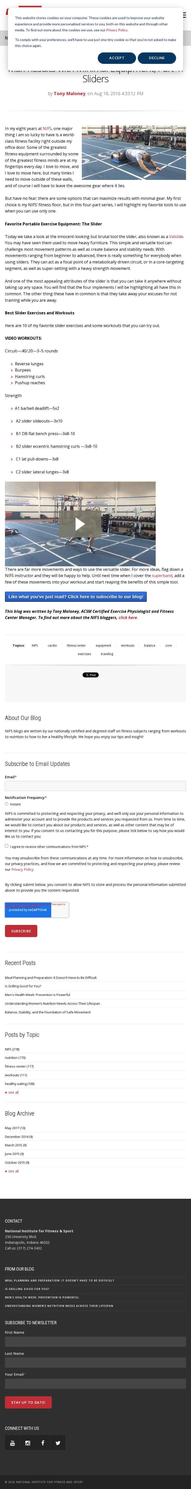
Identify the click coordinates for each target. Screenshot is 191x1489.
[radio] (95, 804)
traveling (107, 654)
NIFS (35, 645)
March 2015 (15, 1145)
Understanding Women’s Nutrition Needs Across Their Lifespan (52, 1003)
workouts (127, 645)
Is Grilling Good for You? (23, 986)
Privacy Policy (116, 30)
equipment (103, 645)
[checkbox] (95, 804)
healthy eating (19, 1083)
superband (162, 575)
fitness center (76, 645)
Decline (157, 58)
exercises (84, 654)
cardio (52, 645)
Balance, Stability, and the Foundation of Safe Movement (48, 1012)
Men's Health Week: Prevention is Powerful (37, 995)
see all (13, 1092)
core (168, 645)
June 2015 (14, 1154)
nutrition (15, 1057)
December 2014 (19, 1136)
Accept (116, 58)
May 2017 (15, 1128)
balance (149, 645)
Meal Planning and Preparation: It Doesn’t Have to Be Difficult (50, 977)
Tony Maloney (69, 93)
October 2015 (17, 1162)
